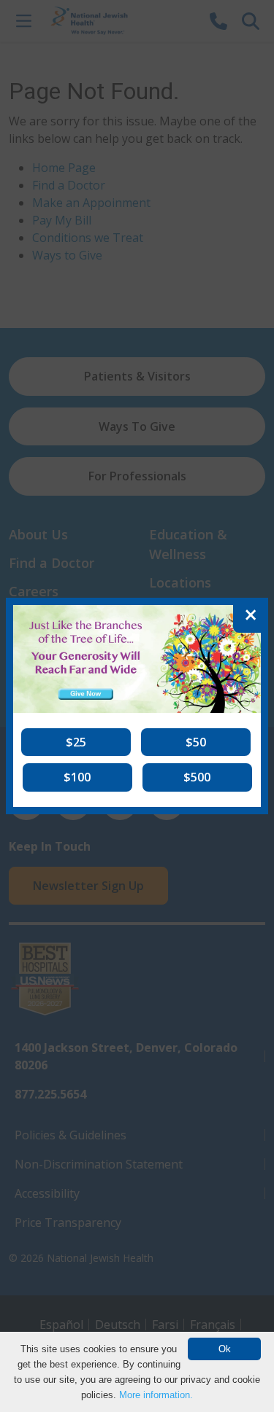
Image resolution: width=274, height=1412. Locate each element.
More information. (156, 1394)
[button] (76, 742)
